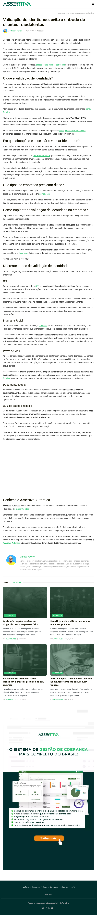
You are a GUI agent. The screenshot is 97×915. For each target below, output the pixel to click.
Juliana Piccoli (11, 699)
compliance (44, 194)
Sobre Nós (64, 887)
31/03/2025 (22, 639)
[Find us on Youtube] (52, 908)
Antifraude (40, 31)
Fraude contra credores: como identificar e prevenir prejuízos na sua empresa (23, 681)
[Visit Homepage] (17, 4)
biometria (43, 325)
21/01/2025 (22, 699)
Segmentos (36, 887)
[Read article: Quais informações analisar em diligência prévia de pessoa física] (25, 602)
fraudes (6, 378)
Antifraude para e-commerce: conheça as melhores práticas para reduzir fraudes (71, 681)
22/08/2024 (69, 699)
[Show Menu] (93, 4)
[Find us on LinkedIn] (49, 908)
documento (23, 253)
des (27, 509)
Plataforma (25, 887)
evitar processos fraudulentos (72, 130)
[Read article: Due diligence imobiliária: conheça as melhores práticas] (72, 602)
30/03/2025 (69, 639)
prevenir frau (20, 509)
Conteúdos (54, 887)
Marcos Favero (16, 31)
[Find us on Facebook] (46, 908)
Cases (45, 887)
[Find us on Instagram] (43, 908)
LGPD (73, 887)
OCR (37, 286)
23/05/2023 (30, 31)
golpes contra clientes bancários (50, 65)
